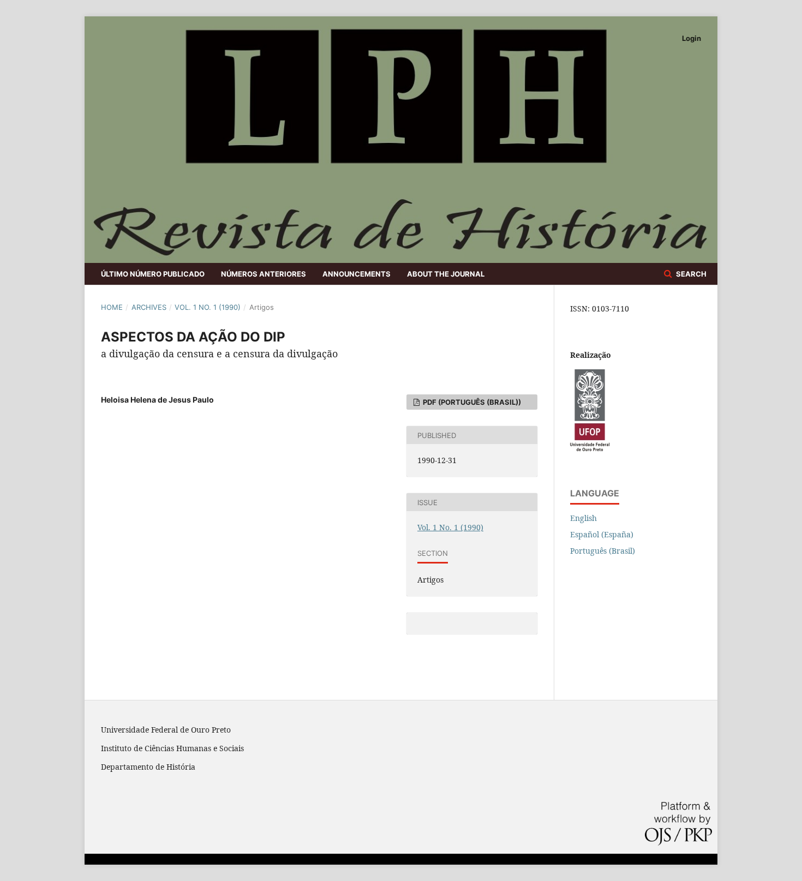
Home (112, 307)
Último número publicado (153, 273)
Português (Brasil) (602, 551)
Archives (148, 307)
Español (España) (601, 534)
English (583, 518)
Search (690, 273)
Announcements (356, 273)
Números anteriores (263, 273)
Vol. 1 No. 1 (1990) (208, 307)
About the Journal (445, 273)
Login (691, 38)
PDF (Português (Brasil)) (471, 402)
